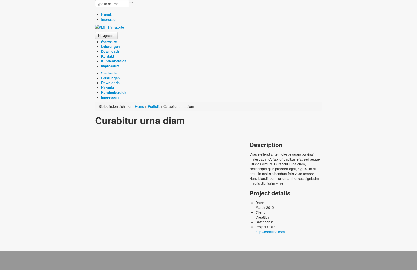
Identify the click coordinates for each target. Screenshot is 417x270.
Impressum (109, 19)
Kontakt (107, 14)
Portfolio (154, 106)
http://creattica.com (270, 231)
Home (139, 106)
